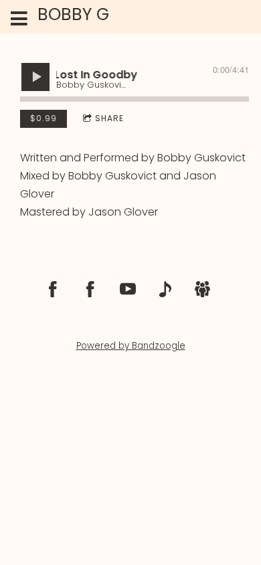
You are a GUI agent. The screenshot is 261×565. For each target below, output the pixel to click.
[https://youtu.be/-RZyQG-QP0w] (128, 289)
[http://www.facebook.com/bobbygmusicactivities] (53, 289)
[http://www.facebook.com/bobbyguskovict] (90, 289)
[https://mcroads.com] (165, 289)
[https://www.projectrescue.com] (203, 289)
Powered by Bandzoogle (130, 345)
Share (109, 118)
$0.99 (43, 118)
